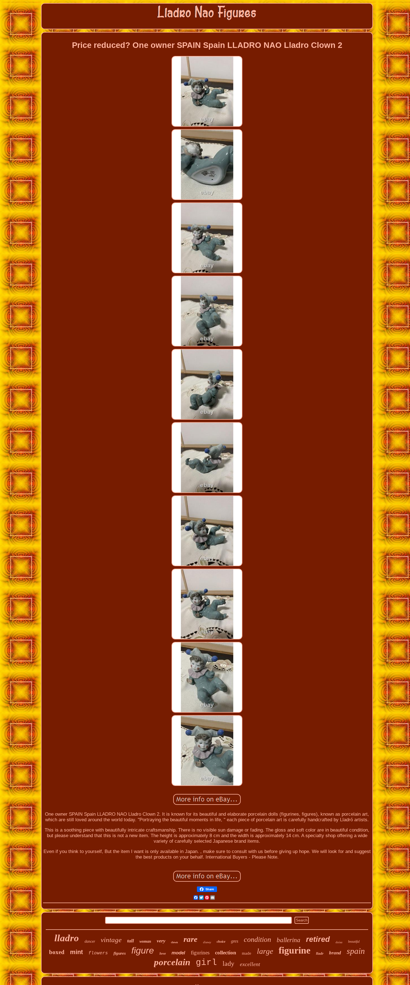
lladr (320, 953)
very (161, 941)
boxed (56, 952)
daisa (339, 942)
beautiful (354, 942)
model (178, 952)
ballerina (288, 940)
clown (174, 942)
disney (207, 942)
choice (221, 942)
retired (318, 939)
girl (206, 962)
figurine (294, 950)
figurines (200, 952)
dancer (90, 941)
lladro (66, 938)
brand (335, 952)
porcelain (172, 962)
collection (225, 952)
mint (76, 952)
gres (234, 941)
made (246, 953)
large (265, 951)
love (163, 953)
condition (257, 939)
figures (120, 953)
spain (356, 950)
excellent (250, 964)
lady (228, 963)
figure (142, 950)
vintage (111, 940)
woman (145, 941)
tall (130, 941)
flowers (98, 953)
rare (190, 939)
